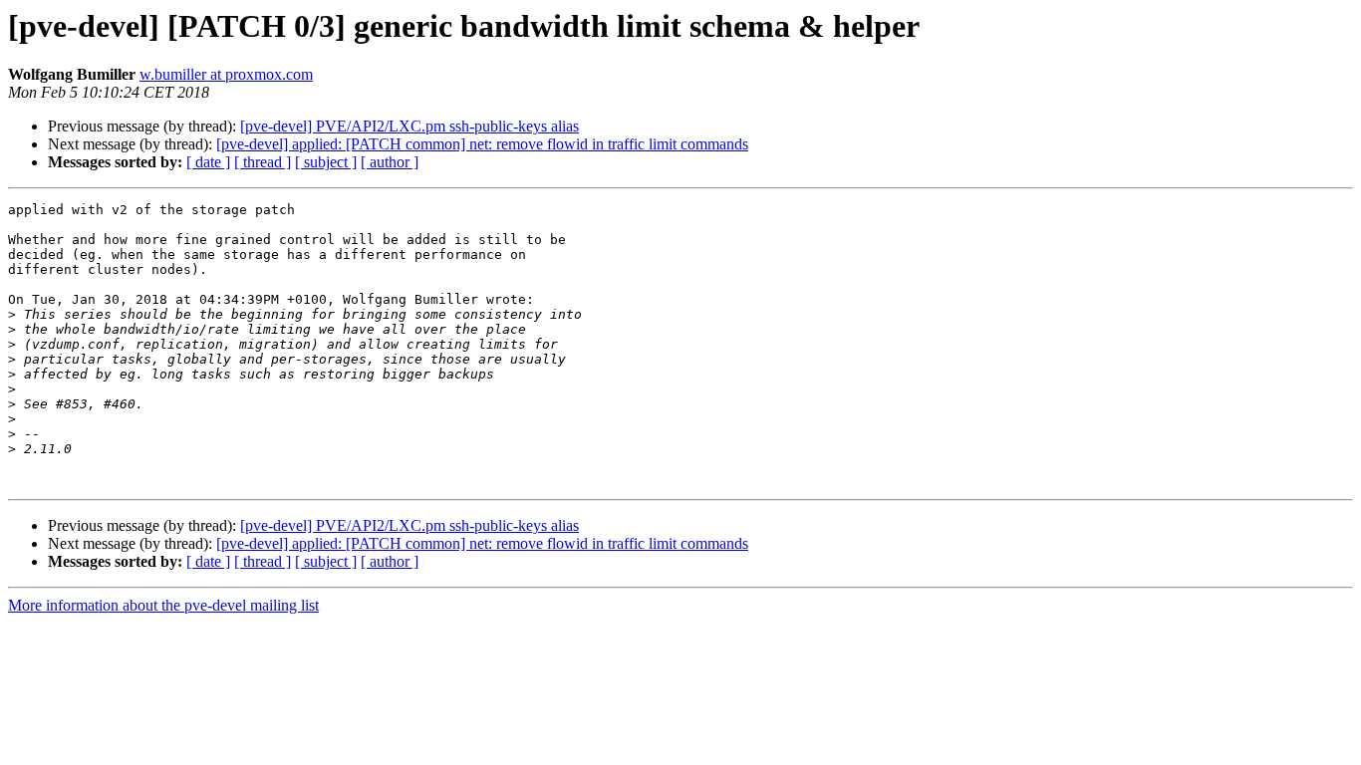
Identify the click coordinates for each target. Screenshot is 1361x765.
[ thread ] (262, 161)
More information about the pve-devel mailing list (163, 605)
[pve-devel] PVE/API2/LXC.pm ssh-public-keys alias (409, 126)
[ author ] (389, 161)
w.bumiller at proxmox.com (226, 74)
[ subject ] (326, 161)
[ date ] (208, 161)
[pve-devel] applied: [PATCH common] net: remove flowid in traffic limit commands (482, 143)
